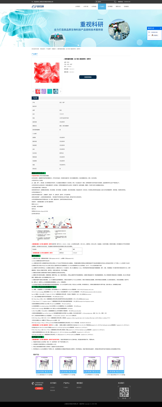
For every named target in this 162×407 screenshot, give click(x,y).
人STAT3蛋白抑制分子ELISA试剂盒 (115, 374)
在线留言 (126, 6)
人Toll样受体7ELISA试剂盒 (68, 374)
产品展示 (65, 387)
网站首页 (42, 49)
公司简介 (52, 387)
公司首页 (77, 6)
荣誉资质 (52, 390)
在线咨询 (39, 388)
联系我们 (79, 387)
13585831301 (127, 1)
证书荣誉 (110, 6)
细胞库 (54, 49)
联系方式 (118, 6)
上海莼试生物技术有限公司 (71, 404)
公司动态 (94, 6)
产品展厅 (102, 6)
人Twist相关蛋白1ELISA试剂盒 (44, 374)
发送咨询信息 (87, 77)
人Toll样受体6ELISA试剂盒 (92, 374)
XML (95, 404)
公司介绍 (85, 6)
